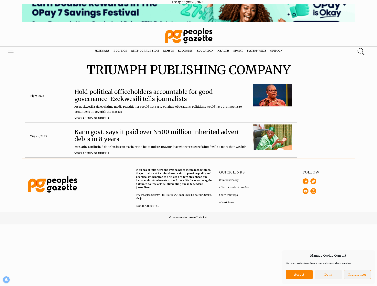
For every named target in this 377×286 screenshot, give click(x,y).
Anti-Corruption (145, 50)
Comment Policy (229, 180)
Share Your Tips (228, 194)
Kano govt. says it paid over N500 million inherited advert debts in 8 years (156, 135)
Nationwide (256, 50)
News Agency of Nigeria (91, 118)
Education (205, 50)
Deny (328, 274)
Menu (20, 52)
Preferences (357, 274)
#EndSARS (102, 50)
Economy (185, 50)
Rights (168, 50)
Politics (120, 50)
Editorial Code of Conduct (234, 187)
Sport (238, 50)
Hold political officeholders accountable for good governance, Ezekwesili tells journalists (143, 95)
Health (223, 50)
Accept (299, 274)
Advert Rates (226, 202)
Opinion (276, 50)
